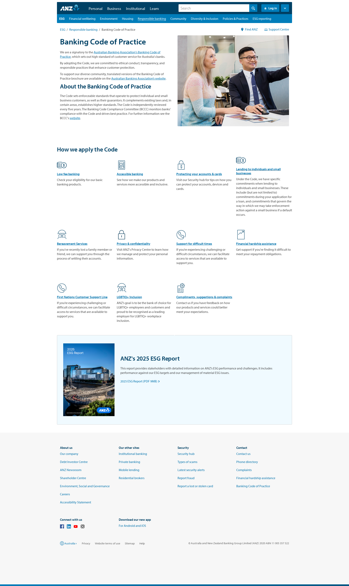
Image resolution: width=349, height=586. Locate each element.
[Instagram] (83, 527)
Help (142, 543)
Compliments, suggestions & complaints (204, 297)
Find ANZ (251, 29)
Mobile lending (129, 470)
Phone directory (247, 462)
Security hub (186, 454)
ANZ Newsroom (70, 470)
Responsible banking (83, 29)
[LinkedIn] (69, 527)
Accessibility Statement (75, 502)
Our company (69, 454)
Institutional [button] (135, 8)
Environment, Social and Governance (85, 486)
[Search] (253, 8)
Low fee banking (68, 174)
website (75, 118)
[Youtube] (76, 527)
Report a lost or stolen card (195, 486)
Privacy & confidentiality (133, 244)
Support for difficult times (194, 244)
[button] (285, 8)
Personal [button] (95, 8)
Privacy (86, 543)
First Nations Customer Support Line (82, 297)
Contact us (243, 454)
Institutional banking (133, 454)
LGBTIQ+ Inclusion (129, 297)
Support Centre (279, 29)
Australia (69, 543)
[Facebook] (62, 527)
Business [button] (114, 8)
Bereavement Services (72, 244)
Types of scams (187, 462)
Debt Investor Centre (74, 462)
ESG (62, 29)
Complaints (244, 470)
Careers (65, 494)
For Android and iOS (132, 526)
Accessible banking (130, 174)
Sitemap (130, 543)
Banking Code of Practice (253, 486)
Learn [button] (154, 8)
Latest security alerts (191, 470)
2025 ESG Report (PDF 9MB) (140, 381)
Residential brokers (131, 478)
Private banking (129, 462)
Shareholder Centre (73, 478)
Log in (272, 8)
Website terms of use (107, 543)
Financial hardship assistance (256, 244)
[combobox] (218, 8)
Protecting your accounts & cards (199, 174)
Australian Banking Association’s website (138, 78)
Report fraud (186, 478)
